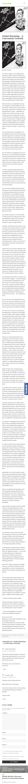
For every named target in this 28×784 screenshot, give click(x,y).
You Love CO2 (5, 636)
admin (15, 635)
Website (4, 744)
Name (4, 732)
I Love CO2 (6, 3)
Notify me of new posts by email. (11, 758)
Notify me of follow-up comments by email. (13, 756)
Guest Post (21, 635)
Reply (4, 669)
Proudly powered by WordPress (9, 782)
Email (4, 738)
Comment (4, 713)
